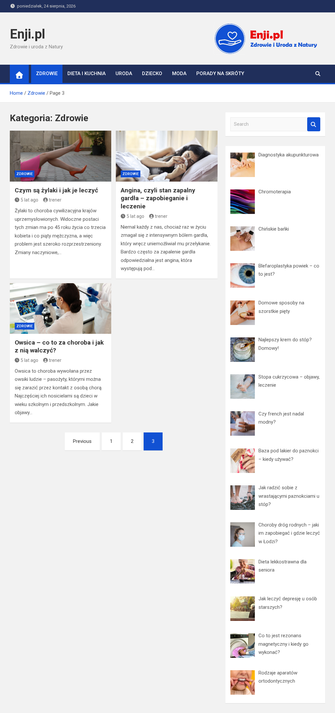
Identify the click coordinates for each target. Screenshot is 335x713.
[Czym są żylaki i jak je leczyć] (60, 156)
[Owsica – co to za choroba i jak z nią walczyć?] (60, 308)
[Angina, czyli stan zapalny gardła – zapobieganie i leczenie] (166, 156)
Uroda (123, 73)
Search (313, 124)
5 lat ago (29, 200)
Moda (179, 73)
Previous (82, 441)
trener (55, 200)
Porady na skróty (220, 73)
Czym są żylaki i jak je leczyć (56, 190)
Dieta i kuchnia (86, 73)
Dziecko (152, 73)
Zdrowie (47, 73)
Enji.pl (27, 34)
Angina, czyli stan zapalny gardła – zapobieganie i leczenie (158, 198)
